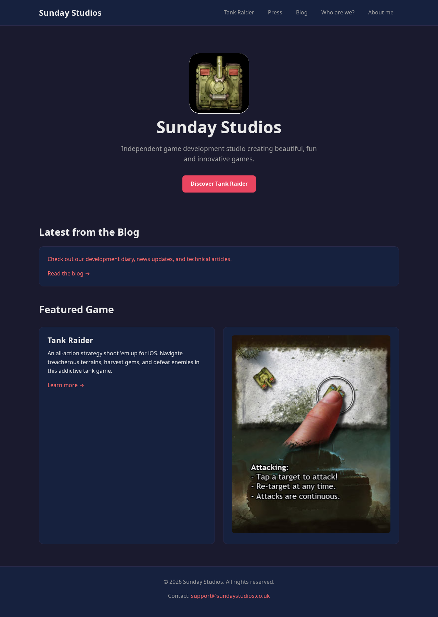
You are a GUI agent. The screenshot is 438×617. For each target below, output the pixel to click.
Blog (302, 12)
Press (275, 12)
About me (381, 12)
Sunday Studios (70, 12)
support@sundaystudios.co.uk (230, 596)
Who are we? (338, 12)
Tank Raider (239, 12)
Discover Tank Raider (219, 183)
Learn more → (66, 385)
